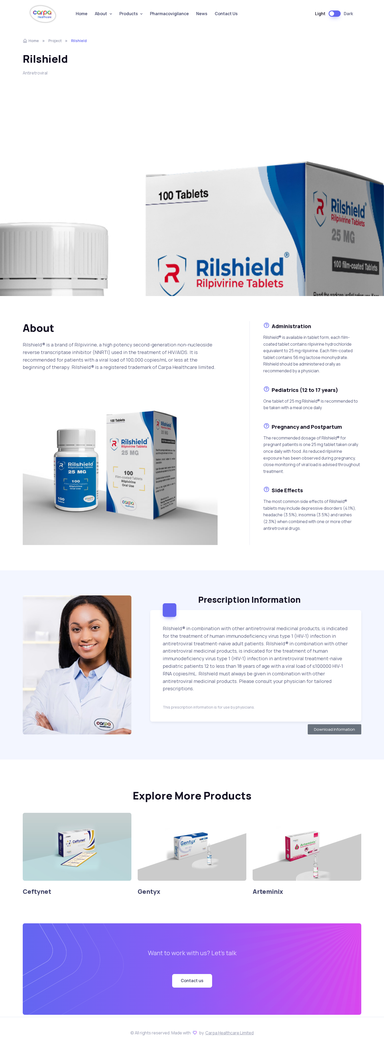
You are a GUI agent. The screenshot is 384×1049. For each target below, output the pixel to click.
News (201, 13)
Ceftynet (37, 891)
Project (55, 40)
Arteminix (268, 891)
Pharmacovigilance (169, 13)
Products (128, 13)
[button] (192, 981)
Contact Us (226, 13)
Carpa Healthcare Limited (229, 1033)
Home (82, 13)
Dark (348, 13)
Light (320, 13)
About (101, 13)
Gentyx (149, 891)
